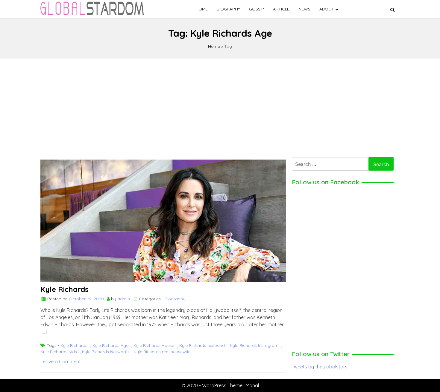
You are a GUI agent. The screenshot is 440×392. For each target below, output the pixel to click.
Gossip (256, 9)
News (304, 9)
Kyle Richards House (153, 345)
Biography (228, 9)
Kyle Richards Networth (105, 351)
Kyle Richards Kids (58, 351)
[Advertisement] (220, 106)
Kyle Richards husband (202, 345)
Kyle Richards (64, 289)
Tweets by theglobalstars (320, 367)
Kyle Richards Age (110, 345)
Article (281, 9)
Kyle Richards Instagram (254, 345)
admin (123, 298)
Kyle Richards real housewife (162, 351)
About (326, 9)
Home (201, 9)
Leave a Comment (60, 362)
